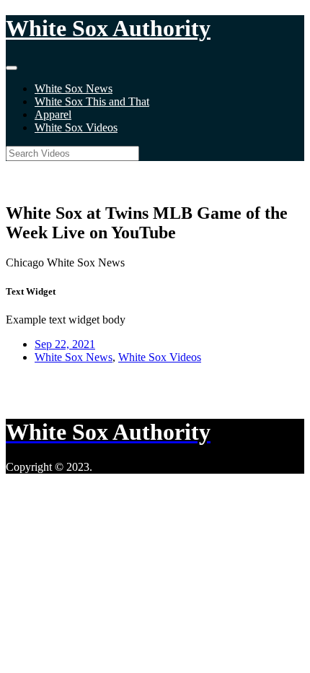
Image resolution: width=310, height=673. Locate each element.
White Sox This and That (92, 101)
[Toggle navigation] (11, 68)
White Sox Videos (76, 127)
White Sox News (73, 88)
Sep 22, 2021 (65, 344)
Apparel (53, 114)
